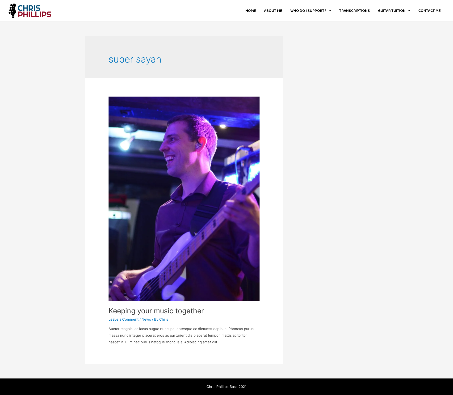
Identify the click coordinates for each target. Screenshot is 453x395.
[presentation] (329, 11)
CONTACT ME (429, 11)
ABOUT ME (273, 11)
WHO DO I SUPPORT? (308, 11)
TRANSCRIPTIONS (354, 11)
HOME (250, 11)
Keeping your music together (156, 310)
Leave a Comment (123, 319)
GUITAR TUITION (392, 11)
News (146, 319)
